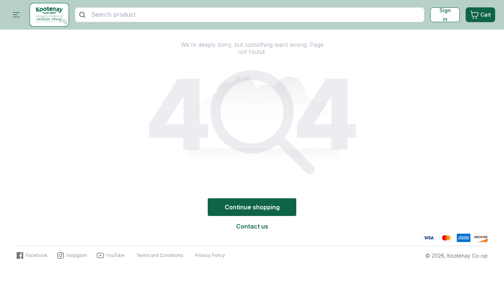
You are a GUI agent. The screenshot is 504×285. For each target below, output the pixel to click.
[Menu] (16, 14)
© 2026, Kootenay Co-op (456, 256)
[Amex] (463, 237)
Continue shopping (252, 207)
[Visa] (429, 237)
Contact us (252, 226)
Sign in (445, 14)
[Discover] (481, 237)
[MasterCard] (446, 237)
